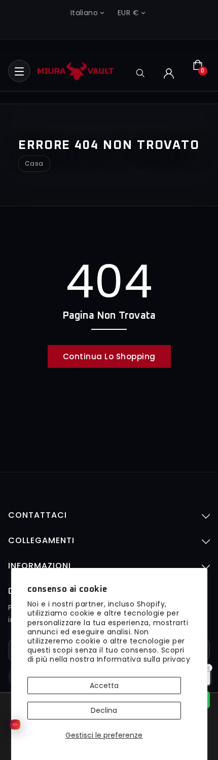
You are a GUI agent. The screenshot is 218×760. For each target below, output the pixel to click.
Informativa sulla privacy (144, 659)
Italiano (84, 13)
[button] (19, 71)
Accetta (104, 685)
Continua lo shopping (109, 356)
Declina (104, 710)
